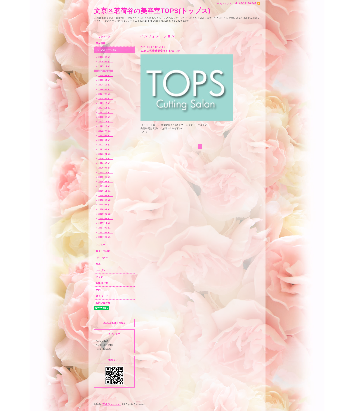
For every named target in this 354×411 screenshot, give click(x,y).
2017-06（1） (105, 237)
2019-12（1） (105, 172)
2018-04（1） (105, 209)
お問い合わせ (103, 302)
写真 (98, 264)
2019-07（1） (105, 181)
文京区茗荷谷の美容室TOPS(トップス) (152, 10)
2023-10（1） (105, 112)
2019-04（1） (105, 186)
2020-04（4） (105, 168)
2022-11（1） (105, 122)
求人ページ (102, 296)
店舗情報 (100, 43)
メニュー (100, 244)
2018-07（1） (105, 205)
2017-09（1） (105, 228)
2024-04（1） (105, 98)
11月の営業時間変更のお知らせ (160, 50)
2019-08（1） (105, 177)
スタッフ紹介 (103, 251)
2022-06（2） (105, 135)
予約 (98, 289)
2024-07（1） (105, 94)
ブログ (99, 277)
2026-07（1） (105, 57)
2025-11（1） (105, 66)
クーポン (100, 270)
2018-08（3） (105, 200)
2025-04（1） (105, 80)
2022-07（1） (105, 131)
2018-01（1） (105, 218)
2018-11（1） (105, 191)
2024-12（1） (105, 85)
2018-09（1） (105, 195)
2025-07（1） (105, 75)
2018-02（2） (105, 214)
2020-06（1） (105, 163)
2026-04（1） (105, 62)
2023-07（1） (105, 117)
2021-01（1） (105, 154)
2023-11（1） (105, 108)
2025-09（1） (105, 71)
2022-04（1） (105, 140)
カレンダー (102, 257)
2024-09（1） (105, 89)
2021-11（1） (105, 145)
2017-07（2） (105, 232)
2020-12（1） (105, 158)
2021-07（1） (105, 149)
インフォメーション (106, 50)
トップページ (103, 37)
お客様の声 (102, 283)
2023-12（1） (105, 103)
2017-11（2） (105, 223)
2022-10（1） (105, 126)
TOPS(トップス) (112, 404)
